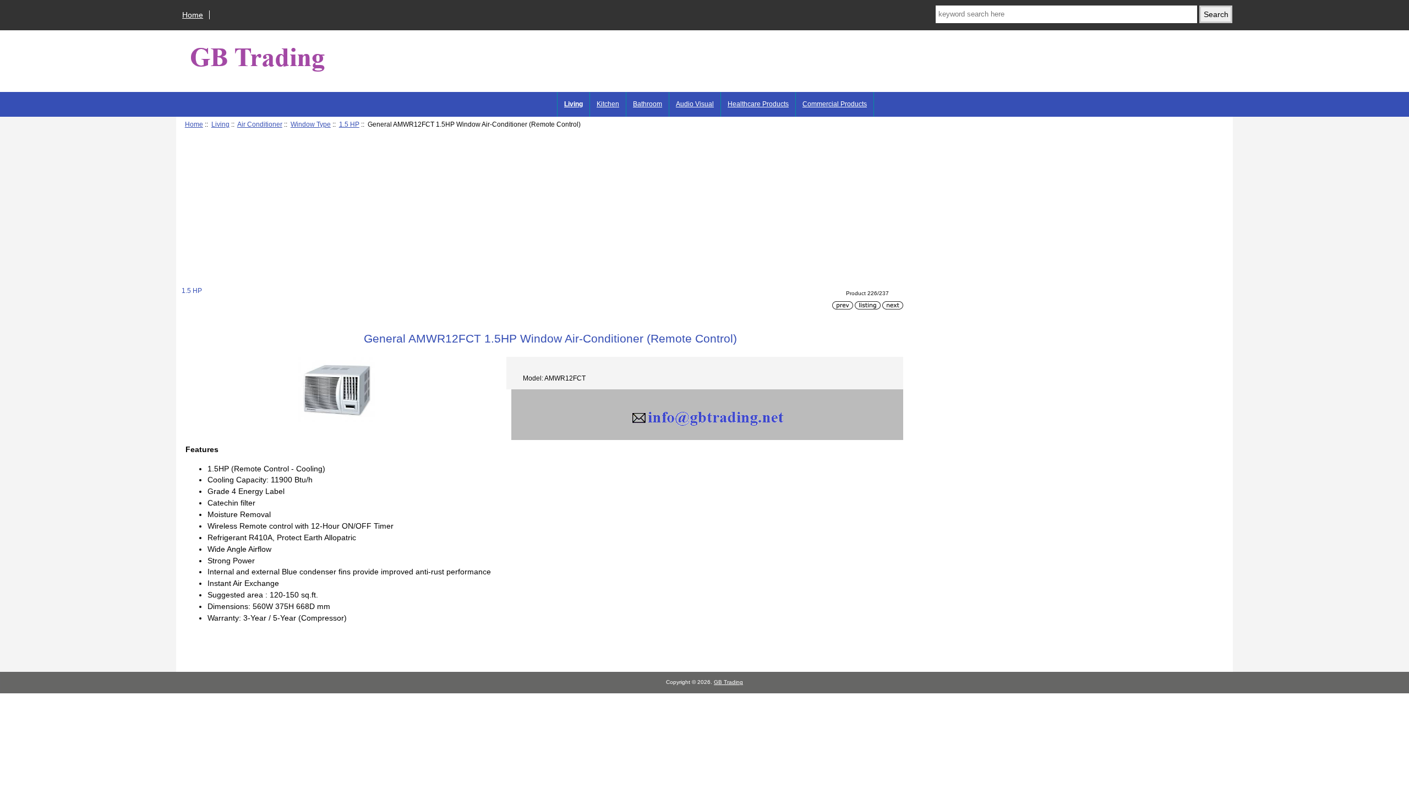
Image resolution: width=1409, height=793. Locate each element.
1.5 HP (349, 124)
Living (220, 124)
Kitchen (608, 104)
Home (192, 14)
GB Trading (728, 682)
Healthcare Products (758, 104)
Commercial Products (834, 104)
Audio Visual (695, 104)
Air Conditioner (259, 124)
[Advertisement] (512, 209)
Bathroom (647, 104)
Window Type (311, 124)
